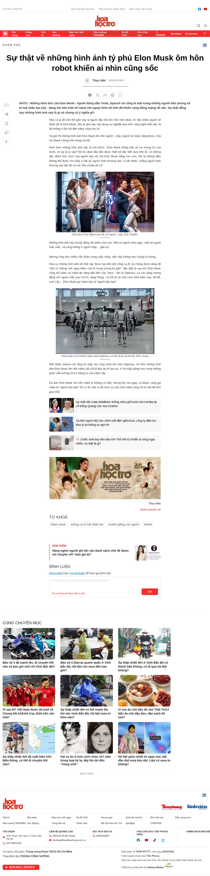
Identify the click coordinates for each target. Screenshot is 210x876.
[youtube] (205, 9)
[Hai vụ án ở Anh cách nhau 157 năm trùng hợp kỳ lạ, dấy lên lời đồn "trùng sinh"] (86, 738)
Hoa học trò (13, 804)
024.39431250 (13, 843)
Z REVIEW (160, 33)
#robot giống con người (123, 524)
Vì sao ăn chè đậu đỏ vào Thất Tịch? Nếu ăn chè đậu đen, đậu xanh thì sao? (143, 713)
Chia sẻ (6, 114)
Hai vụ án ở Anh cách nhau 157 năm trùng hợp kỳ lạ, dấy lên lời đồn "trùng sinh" (85, 760)
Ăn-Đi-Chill (125, 33)
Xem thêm (204, 33)
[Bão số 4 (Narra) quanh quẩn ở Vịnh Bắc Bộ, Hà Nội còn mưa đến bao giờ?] (86, 644)
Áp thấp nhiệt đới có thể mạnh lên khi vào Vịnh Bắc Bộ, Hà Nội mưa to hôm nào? (85, 713)
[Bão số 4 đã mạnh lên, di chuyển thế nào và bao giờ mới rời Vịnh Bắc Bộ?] (29, 644)
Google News (204, 45)
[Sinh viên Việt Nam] (197, 808)
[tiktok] (156, 840)
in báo (112, 95)
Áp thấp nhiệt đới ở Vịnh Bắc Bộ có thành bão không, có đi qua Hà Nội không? (143, 666)
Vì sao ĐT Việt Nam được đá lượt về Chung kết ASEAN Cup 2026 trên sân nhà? (28, 713)
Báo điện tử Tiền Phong (105, 21)
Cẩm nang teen (183, 817)
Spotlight (176, 33)
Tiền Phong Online (82, 9)
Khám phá (29, 33)
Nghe (6, 105)
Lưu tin (6, 123)
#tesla (148, 524)
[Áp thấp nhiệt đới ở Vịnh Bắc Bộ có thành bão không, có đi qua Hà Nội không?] (144, 644)
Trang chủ (5, 33)
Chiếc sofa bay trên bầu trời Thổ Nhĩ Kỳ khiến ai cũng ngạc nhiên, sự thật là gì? (115, 441)
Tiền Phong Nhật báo (111, 9)
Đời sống (15, 33)
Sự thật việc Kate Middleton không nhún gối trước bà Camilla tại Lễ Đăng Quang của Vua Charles (116, 404)
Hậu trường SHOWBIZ (100, 33)
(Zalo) (72, 835)
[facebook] (199, 9)
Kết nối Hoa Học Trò (111, 823)
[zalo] (165, 840)
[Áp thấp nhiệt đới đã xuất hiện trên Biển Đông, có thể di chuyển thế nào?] (29, 738)
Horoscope (191, 33)
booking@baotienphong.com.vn (69, 840)
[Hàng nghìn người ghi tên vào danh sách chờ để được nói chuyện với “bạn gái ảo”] (148, 553)
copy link (105, 95)
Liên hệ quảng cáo (61, 831)
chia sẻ (90, 95)
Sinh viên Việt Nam (140, 9)
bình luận (120, 95)
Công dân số (58, 823)
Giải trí (43, 33)
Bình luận (6, 132)
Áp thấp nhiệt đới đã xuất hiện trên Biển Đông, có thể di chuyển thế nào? (27, 760)
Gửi (150, 591)
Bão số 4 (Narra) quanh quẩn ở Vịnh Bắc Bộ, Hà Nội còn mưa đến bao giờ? (85, 666)
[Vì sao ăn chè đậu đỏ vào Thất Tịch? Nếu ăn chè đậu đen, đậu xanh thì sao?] (144, 690)
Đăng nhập (55, 573)
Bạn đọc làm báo (22, 867)
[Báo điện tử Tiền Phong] (171, 808)
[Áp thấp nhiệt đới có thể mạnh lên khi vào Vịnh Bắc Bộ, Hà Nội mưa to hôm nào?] (86, 690)
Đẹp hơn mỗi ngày (76, 33)
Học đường (56, 33)
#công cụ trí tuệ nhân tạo (87, 524)
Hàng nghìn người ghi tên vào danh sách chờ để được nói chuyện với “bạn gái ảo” (90, 552)
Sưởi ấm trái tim (134, 817)
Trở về (6, 142)
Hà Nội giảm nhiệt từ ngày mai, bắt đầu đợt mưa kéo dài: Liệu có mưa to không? (144, 760)
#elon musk (58, 524)
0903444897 (102, 835)
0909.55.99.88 (60, 835)
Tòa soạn (9, 831)
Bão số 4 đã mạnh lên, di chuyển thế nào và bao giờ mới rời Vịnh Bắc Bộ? (29, 664)
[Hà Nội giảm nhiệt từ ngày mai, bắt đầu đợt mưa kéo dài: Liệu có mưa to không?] (144, 738)
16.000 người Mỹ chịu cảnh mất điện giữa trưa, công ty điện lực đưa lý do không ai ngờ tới (116, 422)
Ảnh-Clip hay (142, 33)
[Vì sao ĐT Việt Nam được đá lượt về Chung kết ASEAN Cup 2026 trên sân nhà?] (29, 690)
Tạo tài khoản (77, 573)
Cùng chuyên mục (22, 623)
